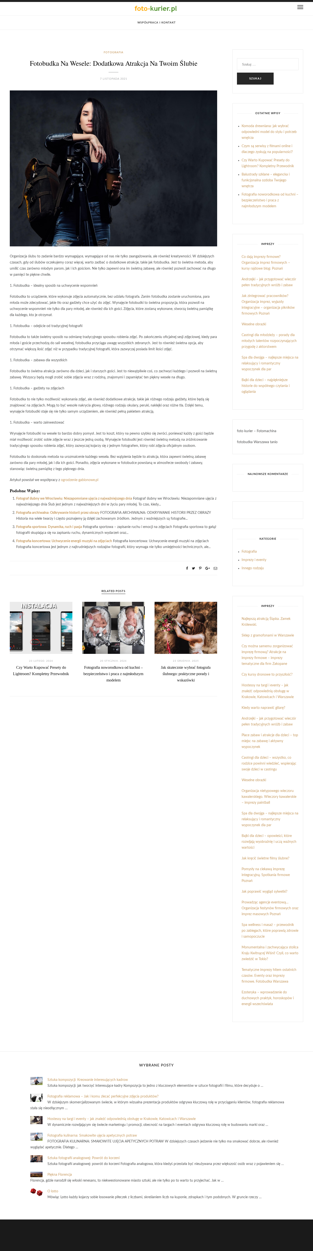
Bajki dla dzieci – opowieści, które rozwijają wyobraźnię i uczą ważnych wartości (269, 841)
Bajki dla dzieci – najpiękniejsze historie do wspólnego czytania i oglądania (266, 386)
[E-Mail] (215, 568)
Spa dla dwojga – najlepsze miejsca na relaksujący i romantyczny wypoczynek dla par (270, 363)
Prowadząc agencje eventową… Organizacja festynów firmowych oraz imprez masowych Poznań (270, 908)
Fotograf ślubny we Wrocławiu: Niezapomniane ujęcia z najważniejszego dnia (74, 498)
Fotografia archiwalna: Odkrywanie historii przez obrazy (57, 513)
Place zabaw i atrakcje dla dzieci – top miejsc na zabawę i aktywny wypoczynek (270, 741)
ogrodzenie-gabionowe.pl (79, 480)
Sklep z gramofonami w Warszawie (268, 635)
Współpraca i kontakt (156, 22)
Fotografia (113, 52)
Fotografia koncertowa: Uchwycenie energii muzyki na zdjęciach (64, 541)
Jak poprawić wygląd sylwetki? (264, 891)
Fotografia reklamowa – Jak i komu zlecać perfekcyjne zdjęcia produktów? (102, 1096)
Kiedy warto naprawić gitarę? (263, 708)
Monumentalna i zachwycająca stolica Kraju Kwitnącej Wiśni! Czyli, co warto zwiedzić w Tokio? (270, 953)
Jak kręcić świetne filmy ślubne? (265, 858)
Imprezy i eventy (254, 560)
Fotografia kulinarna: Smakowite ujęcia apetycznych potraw (92, 1135)
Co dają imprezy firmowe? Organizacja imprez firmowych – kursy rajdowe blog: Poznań (266, 262)
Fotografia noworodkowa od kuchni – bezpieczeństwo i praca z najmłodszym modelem (113, 673)
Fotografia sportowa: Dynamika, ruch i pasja (49, 527)
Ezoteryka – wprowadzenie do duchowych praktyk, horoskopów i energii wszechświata (268, 998)
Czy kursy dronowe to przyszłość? (267, 674)
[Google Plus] (207, 568)
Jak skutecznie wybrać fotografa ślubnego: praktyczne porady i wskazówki (186, 673)
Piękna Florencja (59, 1174)
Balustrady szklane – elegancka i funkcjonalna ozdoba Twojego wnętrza (266, 180)
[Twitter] (193, 568)
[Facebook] (187, 568)
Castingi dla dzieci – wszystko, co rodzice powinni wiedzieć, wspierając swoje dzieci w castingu (269, 763)
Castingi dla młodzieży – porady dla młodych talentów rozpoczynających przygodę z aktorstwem (269, 341)
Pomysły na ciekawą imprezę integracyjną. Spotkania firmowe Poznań (266, 875)
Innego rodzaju (253, 568)
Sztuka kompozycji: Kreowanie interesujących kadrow (87, 1080)
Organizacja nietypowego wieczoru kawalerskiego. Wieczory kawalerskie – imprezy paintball (269, 796)
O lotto (52, 1191)
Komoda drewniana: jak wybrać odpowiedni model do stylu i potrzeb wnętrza (269, 132)
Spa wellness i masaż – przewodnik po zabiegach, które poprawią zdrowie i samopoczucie (270, 930)
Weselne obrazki (254, 324)
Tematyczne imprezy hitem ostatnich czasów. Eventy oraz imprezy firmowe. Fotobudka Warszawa (269, 975)
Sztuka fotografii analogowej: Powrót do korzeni (83, 1158)
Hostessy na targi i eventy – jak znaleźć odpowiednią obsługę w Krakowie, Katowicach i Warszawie (268, 691)
